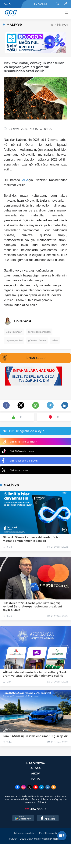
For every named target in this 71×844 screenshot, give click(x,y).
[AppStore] (48, 818)
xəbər (54, 340)
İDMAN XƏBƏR (35, 357)
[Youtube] (35, 787)
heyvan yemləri (14, 340)
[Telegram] (41, 787)
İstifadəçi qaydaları (24, 833)
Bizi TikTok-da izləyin (22, 451)
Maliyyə (62, 25)
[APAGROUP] (35, 809)
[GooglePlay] (23, 818)
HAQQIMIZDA (35, 763)
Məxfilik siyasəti (48, 833)
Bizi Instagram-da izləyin (23, 441)
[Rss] (53, 787)
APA (25, 180)
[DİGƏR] (65, 13)
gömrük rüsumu (37, 340)
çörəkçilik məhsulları (39, 331)
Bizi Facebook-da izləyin (23, 460)
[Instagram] (23, 787)
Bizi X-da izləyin (19, 470)
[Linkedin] (47, 787)
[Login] (65, 4)
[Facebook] (17, 787)
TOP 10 (35, 778)
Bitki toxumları (14, 331)
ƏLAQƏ (35, 768)
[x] (29, 787)
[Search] (57, 3)
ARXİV (35, 773)
